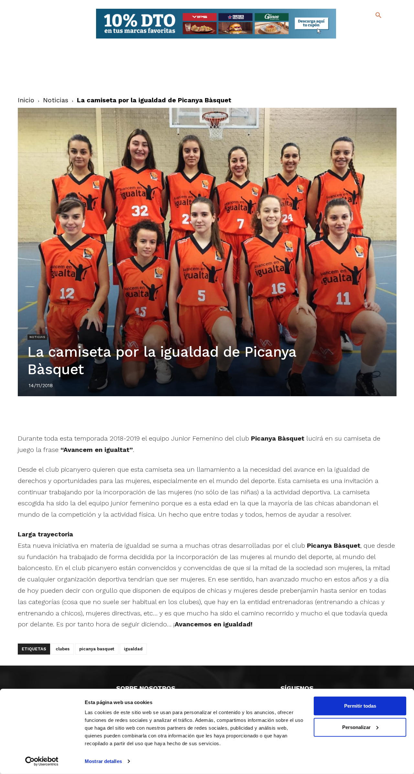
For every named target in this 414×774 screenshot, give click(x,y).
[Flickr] (352, 38)
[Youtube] (372, 38)
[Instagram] (381, 29)
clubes (63, 648)
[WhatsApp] (229, 414)
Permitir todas (360, 706)
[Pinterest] (199, 414)
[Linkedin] (214, 414)
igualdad (133, 648)
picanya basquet (96, 648)
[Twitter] (361, 28)
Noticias (55, 100)
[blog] (370, 28)
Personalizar (356, 727)
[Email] (244, 414)
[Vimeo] (362, 38)
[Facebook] (352, 29)
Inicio (26, 100)
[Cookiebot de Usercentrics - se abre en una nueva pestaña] (42, 761)
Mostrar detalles (103, 761)
